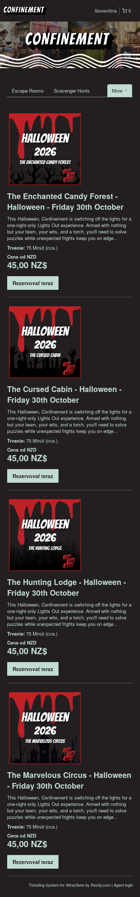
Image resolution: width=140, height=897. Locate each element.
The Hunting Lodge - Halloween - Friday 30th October (66, 587)
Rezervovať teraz (33, 283)
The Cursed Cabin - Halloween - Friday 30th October (64, 394)
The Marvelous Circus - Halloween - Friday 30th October (69, 780)
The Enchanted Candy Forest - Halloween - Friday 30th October (65, 201)
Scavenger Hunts (72, 90)
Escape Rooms (28, 90)
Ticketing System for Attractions (57, 885)
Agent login (123, 885)
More (118, 90)
